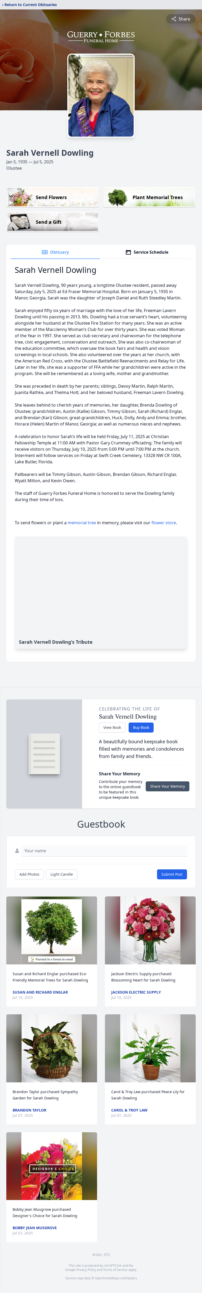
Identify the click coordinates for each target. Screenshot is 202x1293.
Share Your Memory (167, 786)
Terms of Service (115, 1270)
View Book (112, 727)
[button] (51, 930)
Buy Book (141, 727)
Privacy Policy (86, 1270)
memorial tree (82, 523)
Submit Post (172, 874)
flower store (164, 523)
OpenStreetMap (106, 1278)
